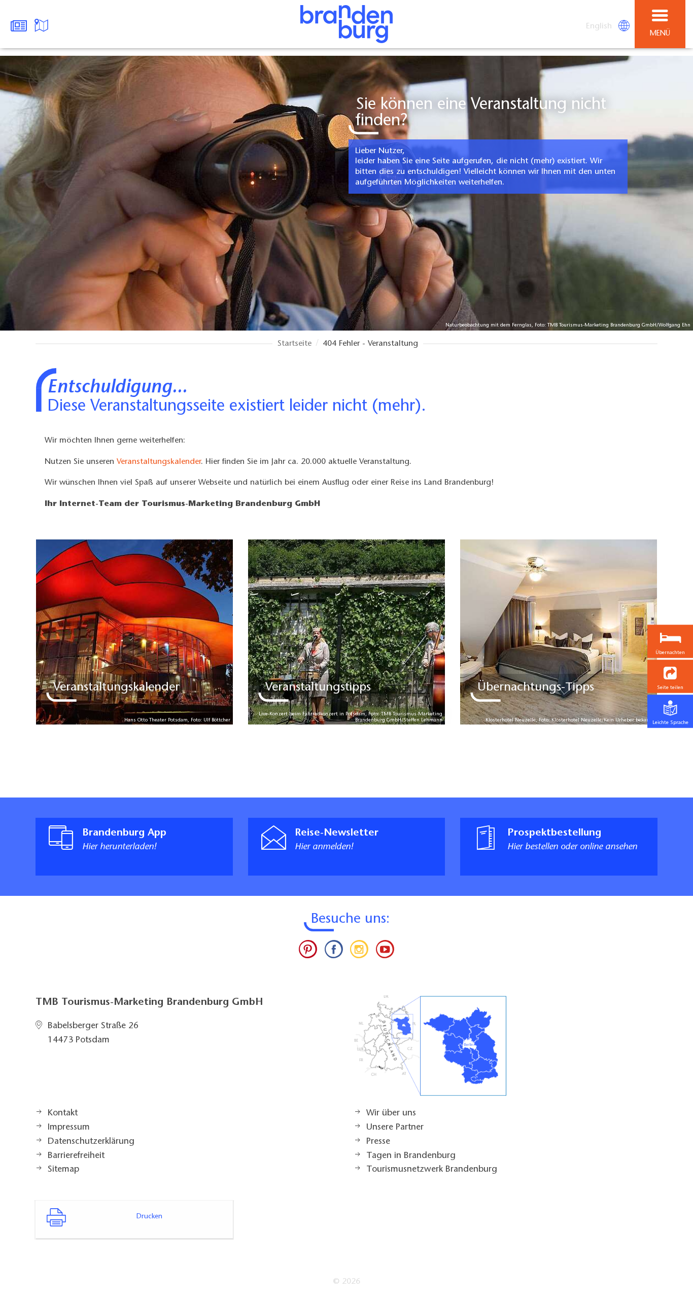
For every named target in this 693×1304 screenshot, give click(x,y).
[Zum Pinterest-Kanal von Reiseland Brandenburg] (308, 952)
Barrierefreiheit (76, 1156)
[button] (670, 676)
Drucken (149, 1216)
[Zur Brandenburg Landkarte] (430, 1051)
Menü (660, 34)
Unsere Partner (395, 1127)
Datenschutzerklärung (91, 1141)
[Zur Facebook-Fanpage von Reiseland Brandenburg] (333, 952)
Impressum (69, 1127)
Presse (378, 1141)
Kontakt (63, 1113)
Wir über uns (391, 1113)
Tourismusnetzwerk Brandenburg (431, 1169)
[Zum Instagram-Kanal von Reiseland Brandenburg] (359, 952)
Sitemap (63, 1169)
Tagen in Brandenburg (411, 1156)
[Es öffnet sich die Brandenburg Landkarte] (42, 24)
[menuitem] (599, 26)
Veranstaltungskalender (159, 462)
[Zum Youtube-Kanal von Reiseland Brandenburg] (384, 952)
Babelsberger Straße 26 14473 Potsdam (93, 1033)
